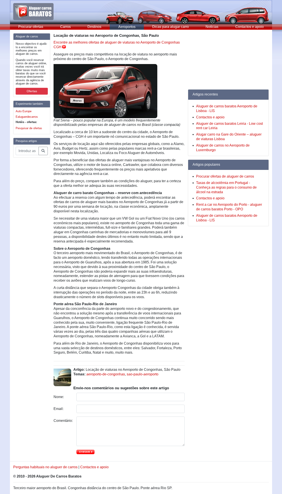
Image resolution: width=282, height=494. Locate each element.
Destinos (94, 27)
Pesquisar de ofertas (29, 128)
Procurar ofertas (30, 27)
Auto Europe (24, 111)
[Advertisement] (30, 227)
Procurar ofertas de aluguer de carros (225, 176)
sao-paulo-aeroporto (142, 374)
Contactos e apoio (249, 27)
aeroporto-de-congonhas (105, 374)
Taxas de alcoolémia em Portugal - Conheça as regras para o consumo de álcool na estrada (226, 187)
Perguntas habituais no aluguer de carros (45, 467)
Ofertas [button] (32, 91)
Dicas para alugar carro (170, 27)
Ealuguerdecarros (27, 116)
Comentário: (63, 420)
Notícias (212, 27)
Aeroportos (126, 27)
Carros (65, 27)
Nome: (59, 397)
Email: (59, 409)
